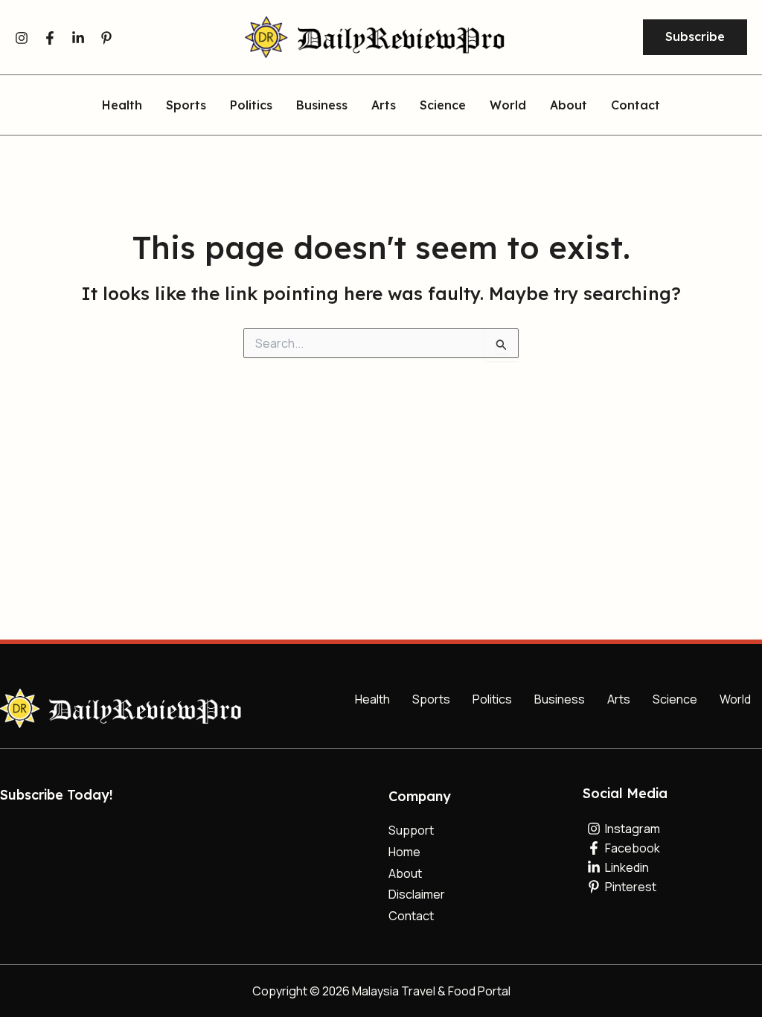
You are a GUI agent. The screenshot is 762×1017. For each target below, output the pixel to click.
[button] (695, 37)
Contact (635, 105)
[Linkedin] (78, 38)
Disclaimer (416, 894)
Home (404, 852)
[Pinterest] (106, 38)
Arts (383, 105)
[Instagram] (21, 38)
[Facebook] (50, 38)
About (568, 105)
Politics (251, 105)
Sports (186, 105)
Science (443, 105)
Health (122, 105)
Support (411, 830)
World (508, 105)
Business (322, 105)
